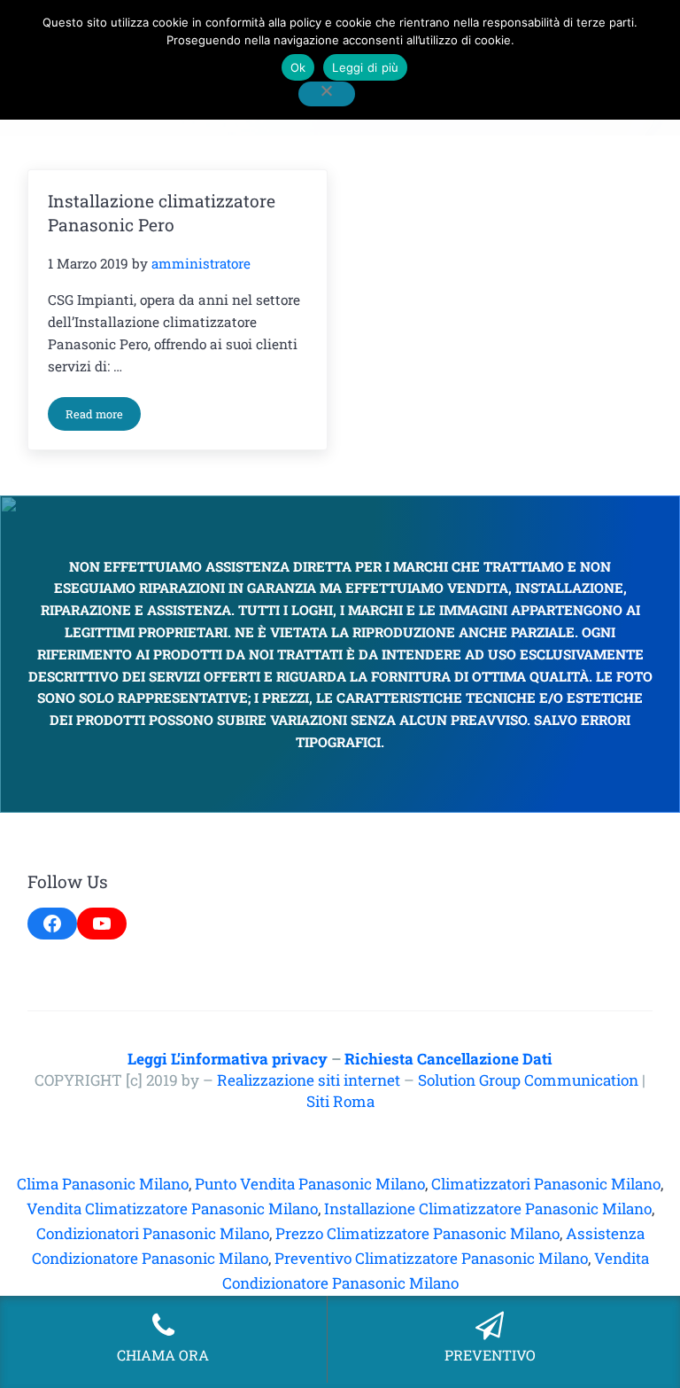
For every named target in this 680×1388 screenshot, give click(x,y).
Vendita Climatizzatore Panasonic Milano (172, 1208)
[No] (326, 94)
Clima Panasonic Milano (103, 1184)
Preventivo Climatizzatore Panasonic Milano (431, 1258)
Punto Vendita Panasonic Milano (310, 1184)
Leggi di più (365, 67)
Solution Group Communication (528, 1080)
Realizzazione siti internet (308, 1080)
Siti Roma (340, 1101)
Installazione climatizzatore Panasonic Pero (161, 213)
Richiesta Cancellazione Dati (448, 1059)
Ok (298, 67)
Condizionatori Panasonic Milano (152, 1233)
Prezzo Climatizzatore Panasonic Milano (417, 1233)
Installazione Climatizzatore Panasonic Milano (488, 1208)
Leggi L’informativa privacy (228, 1059)
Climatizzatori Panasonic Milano (546, 1184)
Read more (103, 417)
